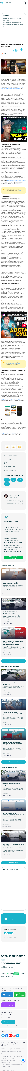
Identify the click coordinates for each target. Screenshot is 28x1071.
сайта (10, 801)
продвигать (5, 629)
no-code (18, 599)
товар (10, 730)
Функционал (6, 20)
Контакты (19, 1025)
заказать (9, 700)
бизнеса (5, 672)
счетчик (23, 771)
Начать (16, 973)
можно (4, 572)
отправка (21, 730)
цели (4, 773)
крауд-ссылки (6, 832)
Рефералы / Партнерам (8, 1018)
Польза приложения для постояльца (12, 22)
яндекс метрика (7, 771)
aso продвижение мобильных (13, 363)
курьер (15, 730)
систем (21, 801)
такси (11, 569)
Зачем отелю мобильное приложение (12, 18)
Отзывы (3, 1025)
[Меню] (25, 3)
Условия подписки (7, 1054)
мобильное (16, 700)
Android (4, 631)
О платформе (11, 1025)
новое (11, 629)
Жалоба (10, 1012)
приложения (18, 569)
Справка (4, 1012)
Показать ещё (13, 661)
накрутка (16, 801)
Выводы (5, 26)
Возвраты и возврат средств (11, 1051)
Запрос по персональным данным (12, 1049)
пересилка (5, 730)
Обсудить (9, 459)
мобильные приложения (9, 599)
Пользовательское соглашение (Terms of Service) (11, 1065)
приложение (6, 569)
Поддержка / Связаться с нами (10, 1015)
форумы (21, 832)
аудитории (5, 801)
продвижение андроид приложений (16, 180)
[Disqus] (13, 891)
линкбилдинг (14, 832)
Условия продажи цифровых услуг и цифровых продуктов (13, 1057)
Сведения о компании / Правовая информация (12, 1061)
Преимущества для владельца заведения (13, 24)
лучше (4, 700)
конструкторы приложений (9, 601)
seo (3, 834)
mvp (19, 601)
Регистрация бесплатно (12, 557)
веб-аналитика (16, 771)
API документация (8, 1022)
